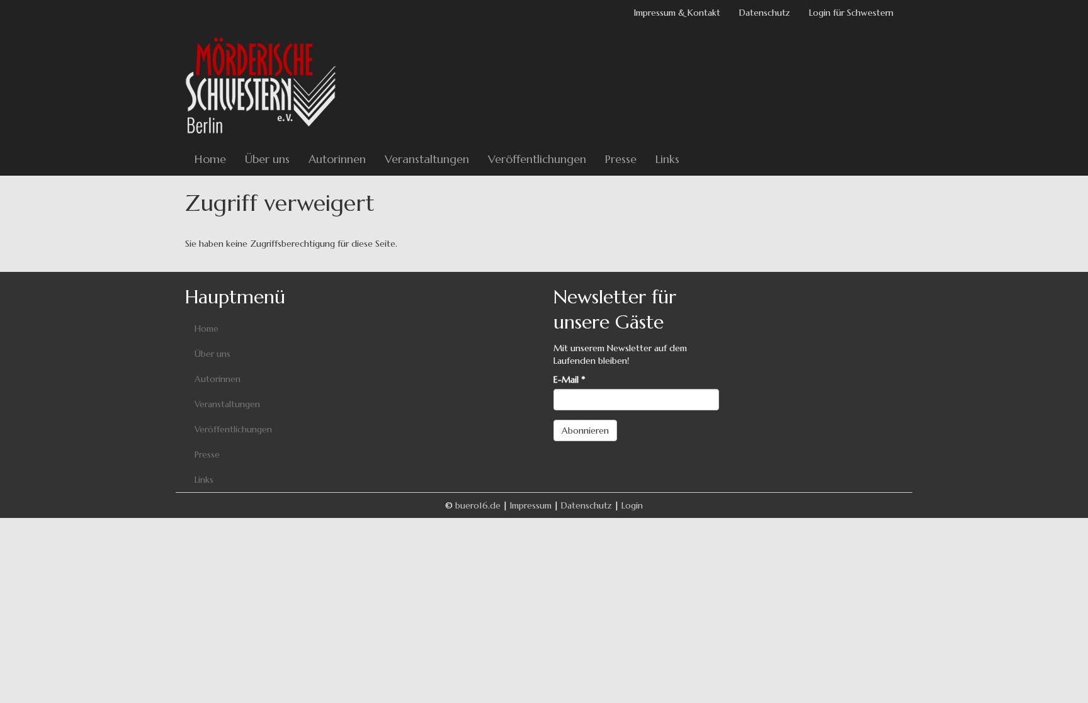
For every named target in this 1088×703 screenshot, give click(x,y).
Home (210, 159)
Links (667, 159)
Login (632, 505)
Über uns (267, 159)
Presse (621, 159)
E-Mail (569, 379)
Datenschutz (764, 12)
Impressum (531, 505)
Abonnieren (585, 430)
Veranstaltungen (427, 159)
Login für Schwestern (851, 12)
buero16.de (478, 505)
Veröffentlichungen (537, 159)
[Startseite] (265, 84)
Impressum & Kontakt (677, 12)
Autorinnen (337, 159)
